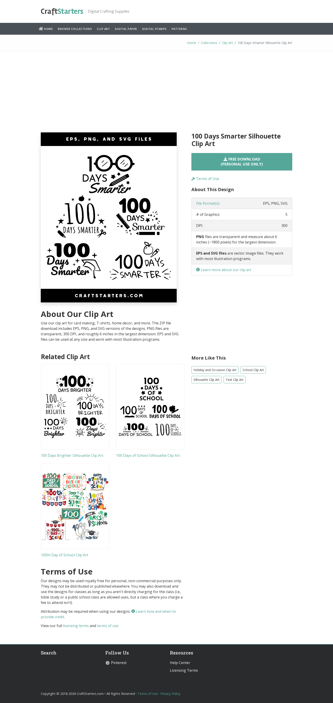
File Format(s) (207, 203)
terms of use (107, 625)
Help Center (180, 662)
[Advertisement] (166, 95)
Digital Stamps (154, 29)
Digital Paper (126, 29)
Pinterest (118, 662)
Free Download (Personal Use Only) (242, 162)
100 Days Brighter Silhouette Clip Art (72, 455)
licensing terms (76, 625)
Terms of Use (207, 178)
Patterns (179, 29)
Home (48, 29)
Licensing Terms (184, 670)
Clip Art (103, 29)
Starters (62, 11)
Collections (209, 43)
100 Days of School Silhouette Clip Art (148, 455)
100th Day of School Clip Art (64, 554)
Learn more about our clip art (225, 269)
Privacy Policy (170, 693)
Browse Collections (75, 29)
